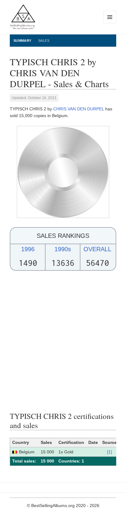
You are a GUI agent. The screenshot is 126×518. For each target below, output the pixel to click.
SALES (43, 40)
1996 (28, 249)
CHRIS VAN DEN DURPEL (78, 108)
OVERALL (97, 249)
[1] (109, 451)
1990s (62, 249)
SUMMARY (22, 40)
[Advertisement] (63, 341)
